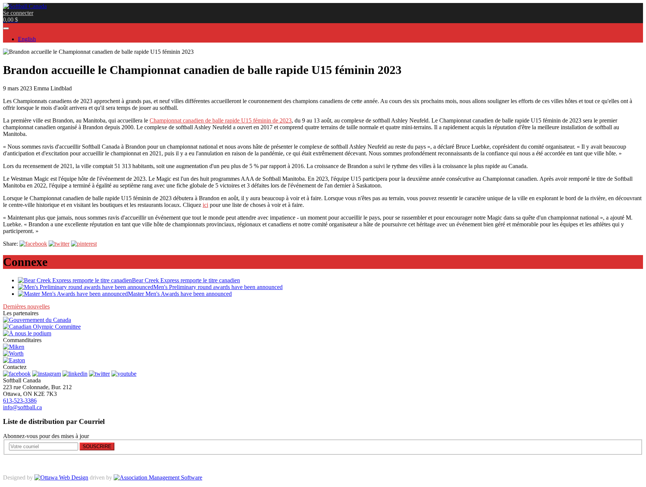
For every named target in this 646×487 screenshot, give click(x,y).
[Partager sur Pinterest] (84, 244)
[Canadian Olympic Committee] (42, 326)
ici (205, 205)
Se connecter (18, 13)
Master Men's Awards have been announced (180, 294)
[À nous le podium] (27, 333)
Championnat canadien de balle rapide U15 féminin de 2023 (221, 120)
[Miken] (13, 347)
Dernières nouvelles (26, 306)
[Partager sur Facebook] (33, 244)
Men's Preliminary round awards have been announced (218, 287)
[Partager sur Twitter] (59, 244)
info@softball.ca (22, 407)
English (27, 39)
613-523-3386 (20, 400)
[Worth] (13, 353)
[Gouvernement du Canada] (37, 320)
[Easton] (14, 360)
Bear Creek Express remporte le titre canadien (186, 280)
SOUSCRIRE (97, 446)
